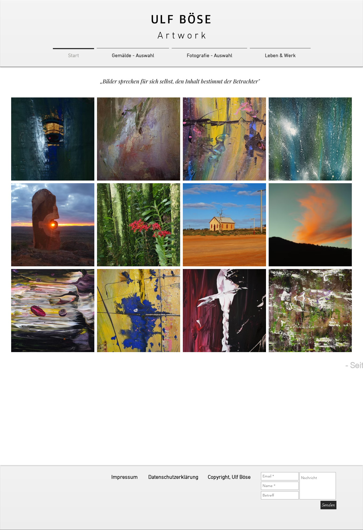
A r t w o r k (181, 36)
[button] (229, 477)
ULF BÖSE (181, 19)
